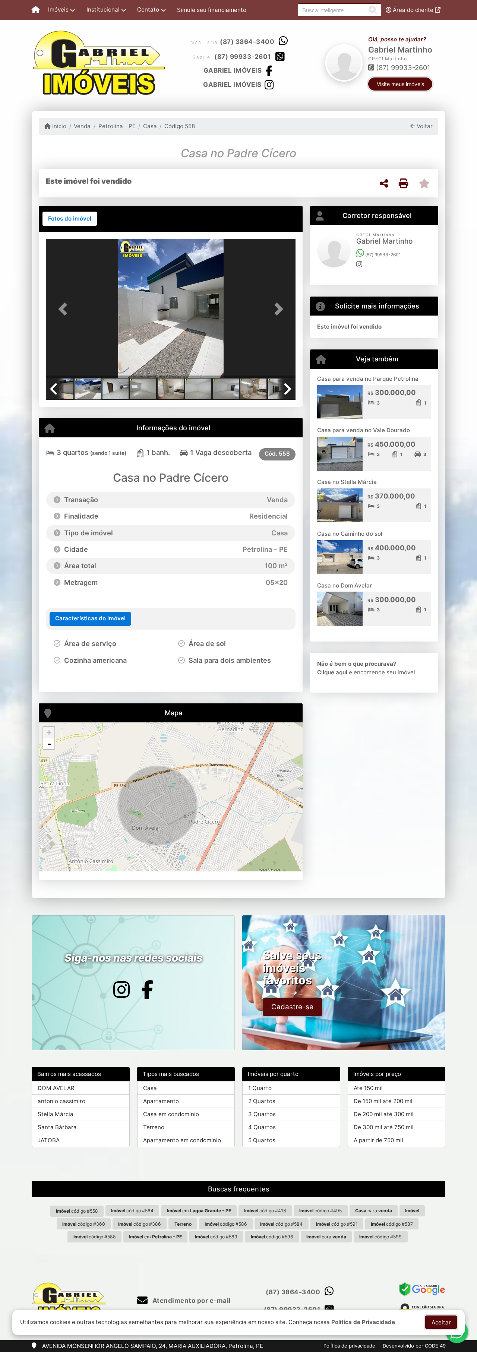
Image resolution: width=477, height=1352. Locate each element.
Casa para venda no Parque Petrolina (367, 378)
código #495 (320, 1210)
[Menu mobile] (36, 10)
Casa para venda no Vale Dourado (363, 430)
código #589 (216, 1236)
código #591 (337, 1224)
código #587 (392, 1224)
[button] (64, 309)
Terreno (153, 1127)
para (373, 1210)
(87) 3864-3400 (247, 41)
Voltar (424, 126)
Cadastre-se (292, 1007)
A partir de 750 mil (378, 1140)
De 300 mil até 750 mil (384, 1127)
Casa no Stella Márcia (347, 481)
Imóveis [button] (58, 9)
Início (58, 126)
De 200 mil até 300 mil (384, 1114)
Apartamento (161, 1101)
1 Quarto (260, 1088)
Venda (82, 126)
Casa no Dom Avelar (344, 585)
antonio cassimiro (61, 1101)
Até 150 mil (368, 1088)
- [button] (49, 743)
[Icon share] (121, 989)
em (199, 1210)
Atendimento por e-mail (191, 1300)
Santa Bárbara (57, 1127)
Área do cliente (413, 9)
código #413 (265, 1210)
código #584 (281, 1224)
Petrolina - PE (116, 126)
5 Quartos (261, 1140)
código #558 (77, 1211)
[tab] (69, 219)
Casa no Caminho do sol (349, 533)
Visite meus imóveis (400, 84)
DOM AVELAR (56, 1088)
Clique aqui (332, 672)
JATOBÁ (49, 1140)
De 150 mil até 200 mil (383, 1101)
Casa (150, 126)
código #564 (132, 1210)
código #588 (94, 1236)
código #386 (139, 1224)
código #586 (226, 1224)
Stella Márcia (55, 1114)
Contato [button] (148, 9)
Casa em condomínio (171, 1114)
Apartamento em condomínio (182, 1140)
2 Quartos (261, 1101)
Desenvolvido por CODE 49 (414, 1346)
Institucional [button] (103, 9)
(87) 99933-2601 (242, 56)
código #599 (380, 1236)
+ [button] (49, 732)
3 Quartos (262, 1114)
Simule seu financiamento (211, 9)
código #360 (83, 1224)
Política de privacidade (349, 1346)
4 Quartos (262, 1127)
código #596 (272, 1236)
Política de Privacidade (363, 1322)
